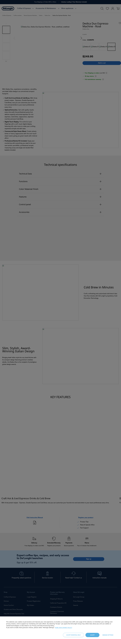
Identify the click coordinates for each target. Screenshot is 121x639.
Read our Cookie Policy (63, 627)
